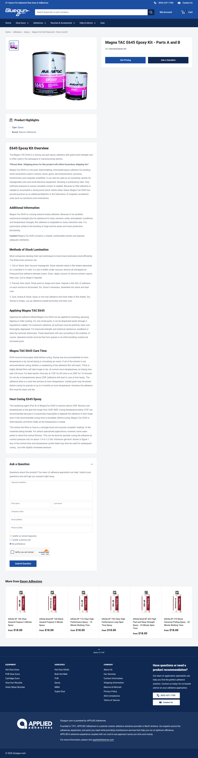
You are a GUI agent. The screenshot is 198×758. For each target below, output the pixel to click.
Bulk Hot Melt (61, 674)
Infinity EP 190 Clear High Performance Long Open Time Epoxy (113, 622)
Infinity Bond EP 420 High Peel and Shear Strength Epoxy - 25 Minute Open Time (144, 624)
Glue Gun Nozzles (13, 682)
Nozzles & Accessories (61, 23)
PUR (57, 678)
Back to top (99, 653)
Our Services (110, 674)
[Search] (151, 12)
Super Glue (60, 691)
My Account (166, 12)
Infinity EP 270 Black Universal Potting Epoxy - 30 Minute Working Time (177, 622)
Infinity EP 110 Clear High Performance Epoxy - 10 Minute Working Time (82, 622)
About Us (108, 669)
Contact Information (113, 678)
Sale (102, 23)
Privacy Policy (110, 691)
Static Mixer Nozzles (15, 687)
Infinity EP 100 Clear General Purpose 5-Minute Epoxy (20, 622)
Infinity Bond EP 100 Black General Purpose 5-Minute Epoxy (51, 622)
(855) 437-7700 (163, 2)
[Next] (192, 612)
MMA (57, 687)
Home (8, 23)
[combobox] (91, 12)
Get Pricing (125, 60)
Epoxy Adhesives (31, 581)
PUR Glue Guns (12, 674)
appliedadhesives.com (103, 739)
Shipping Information (114, 682)
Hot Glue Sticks (62, 669)
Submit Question (23, 563)
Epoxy (26, 32)
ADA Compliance (112, 696)
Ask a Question (168, 60)
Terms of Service (112, 700)
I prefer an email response (24, 536)
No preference (18, 544)
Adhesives (38, 23)
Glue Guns (21, 23)
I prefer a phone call (21, 540)
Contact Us (187, 3)
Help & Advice (86, 23)
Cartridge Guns (12, 678)
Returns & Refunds (112, 687)
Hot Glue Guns (12, 669)
